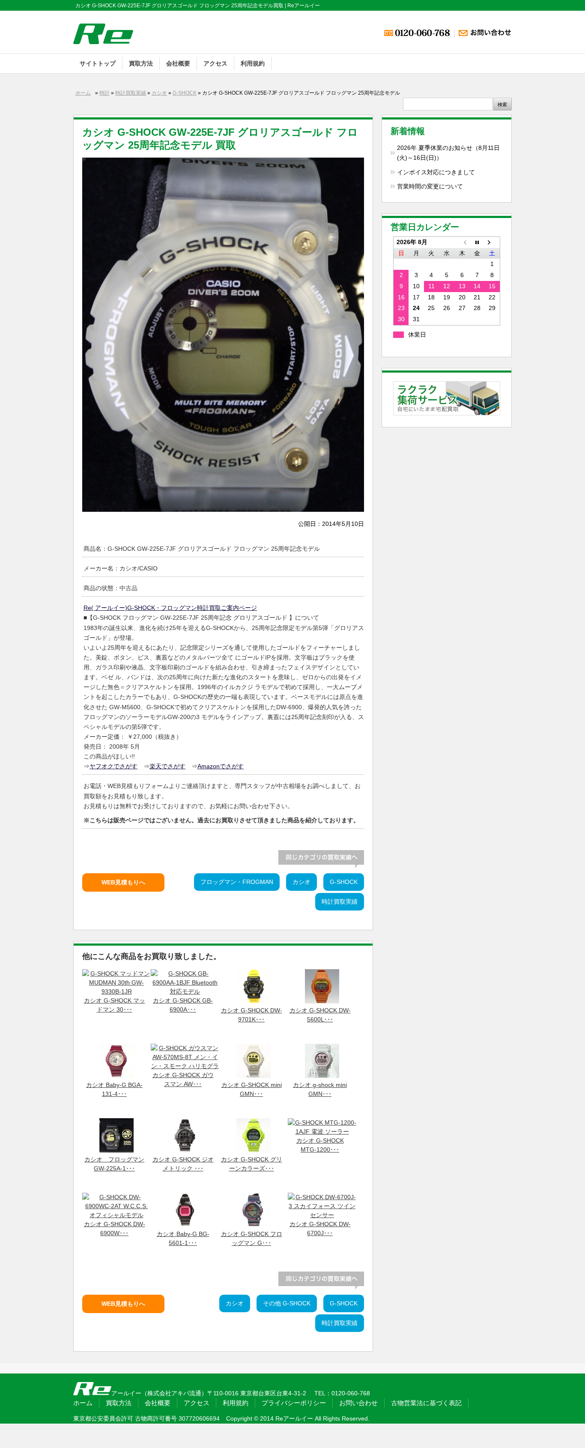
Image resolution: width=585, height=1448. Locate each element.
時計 (104, 93)
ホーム (83, 93)
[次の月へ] (492, 242)
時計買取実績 (130, 93)
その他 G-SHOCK (286, 1303)
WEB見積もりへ (123, 882)
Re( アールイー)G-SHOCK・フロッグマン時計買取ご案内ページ (170, 607)
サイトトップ (98, 63)
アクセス (215, 63)
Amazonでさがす (220, 766)
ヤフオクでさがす (113, 766)
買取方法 (141, 63)
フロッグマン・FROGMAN (236, 882)
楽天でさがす (167, 766)
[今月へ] (477, 242)
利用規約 (253, 63)
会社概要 (178, 63)
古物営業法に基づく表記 (426, 1402)
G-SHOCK (185, 93)
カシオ (159, 93)
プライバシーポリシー (294, 1402)
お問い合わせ (358, 1402)
